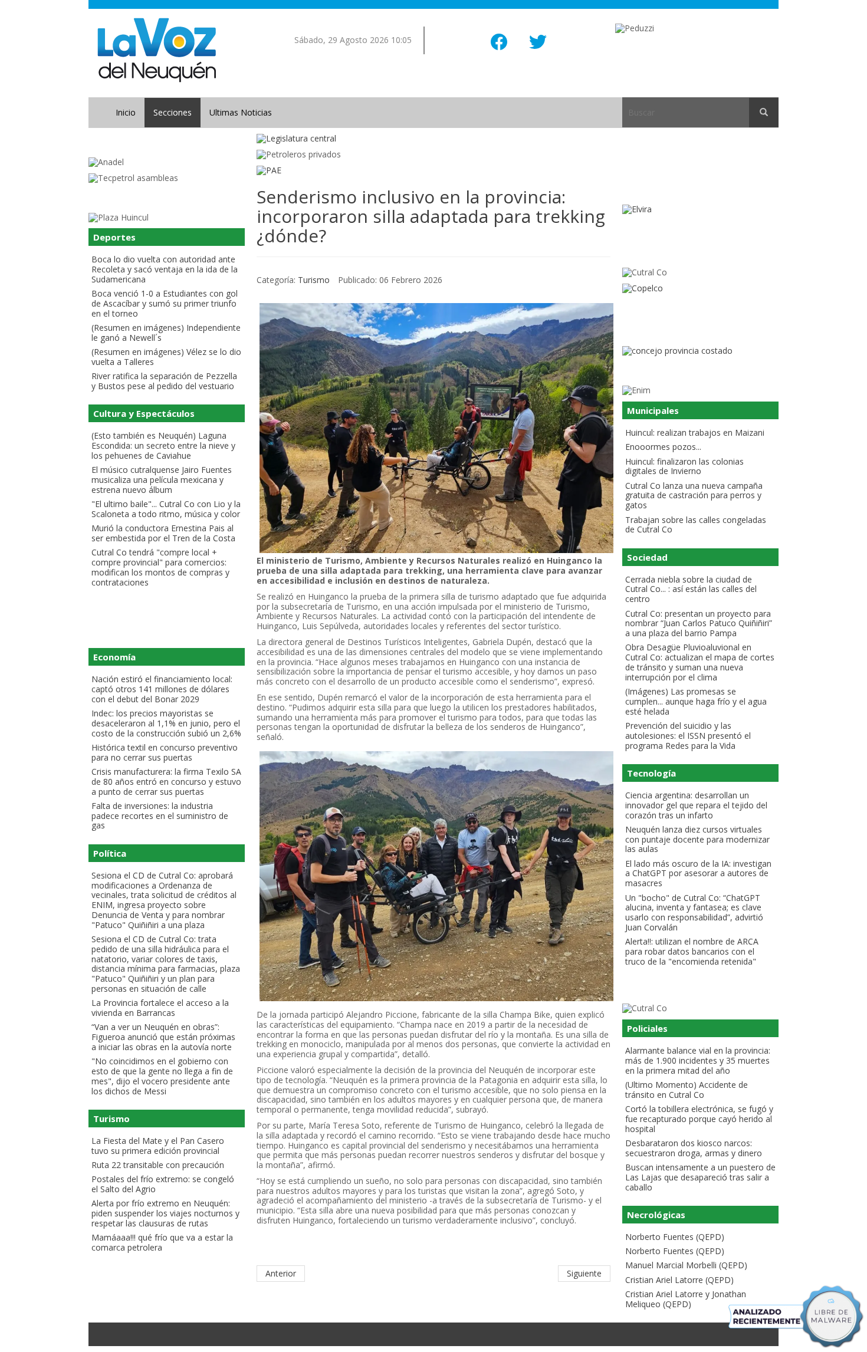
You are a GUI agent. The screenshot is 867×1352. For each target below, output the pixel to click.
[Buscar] (764, 112)
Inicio (126, 112)
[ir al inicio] (156, 49)
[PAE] (433, 171)
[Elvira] (700, 210)
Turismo (314, 279)
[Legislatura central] (433, 139)
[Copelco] (700, 289)
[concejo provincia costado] (700, 351)
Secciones (172, 112)
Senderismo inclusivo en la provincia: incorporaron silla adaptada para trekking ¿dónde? (431, 216)
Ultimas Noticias (240, 112)
